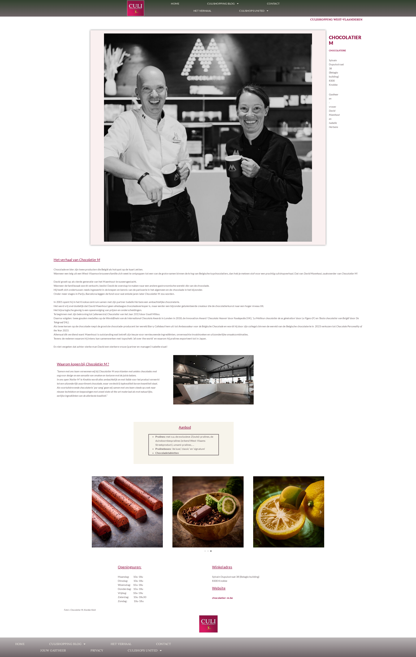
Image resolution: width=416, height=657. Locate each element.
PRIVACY (97, 650)
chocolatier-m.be (222, 597)
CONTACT (273, 3)
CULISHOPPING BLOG (221, 3)
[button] (95, 512)
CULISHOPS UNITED (251, 10)
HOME (175, 3)
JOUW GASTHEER (53, 650)
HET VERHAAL (202, 10)
